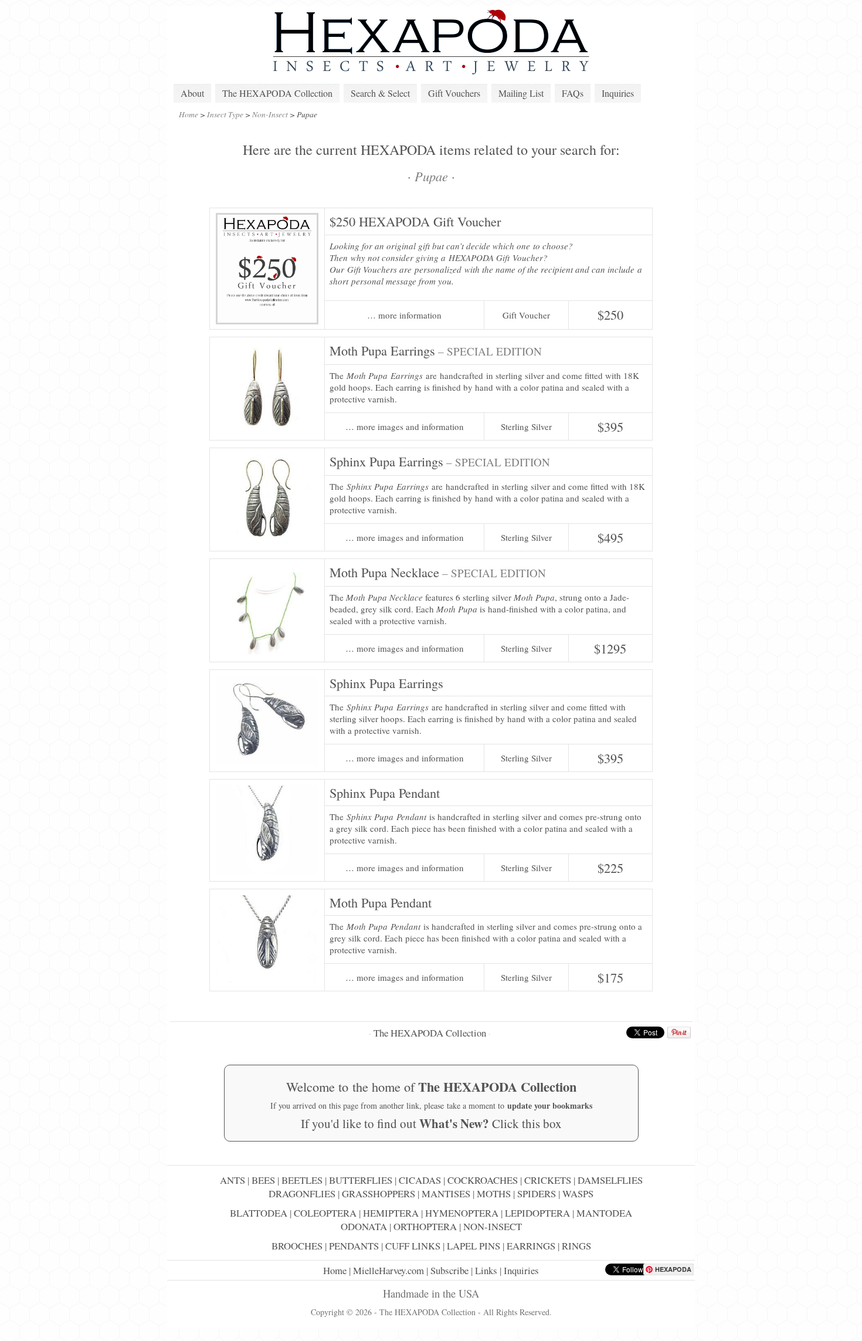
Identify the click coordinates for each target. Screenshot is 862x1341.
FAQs (572, 93)
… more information (404, 315)
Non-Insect (270, 114)
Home (188, 114)
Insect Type (225, 114)
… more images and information (404, 427)
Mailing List (521, 93)
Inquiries (618, 93)
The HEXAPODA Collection (277, 93)
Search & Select (380, 93)
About (192, 93)
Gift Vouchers (454, 93)
